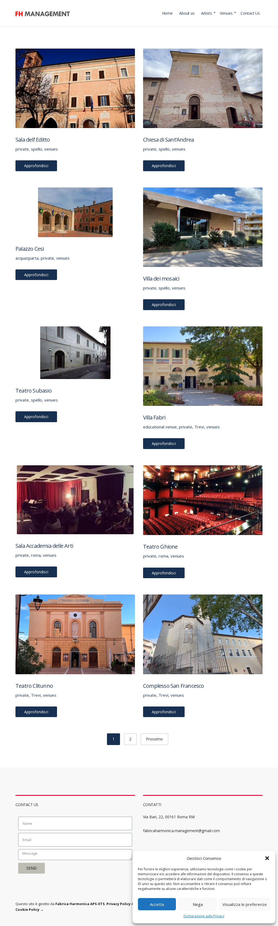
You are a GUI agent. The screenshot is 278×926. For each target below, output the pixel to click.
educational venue (160, 426)
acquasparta (27, 258)
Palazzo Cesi (29, 248)
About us (187, 13)
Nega (198, 904)
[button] (267, 858)
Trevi (199, 426)
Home (167, 13)
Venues (226, 13)
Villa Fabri (154, 417)
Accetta (157, 904)
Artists (206, 13)
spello (36, 149)
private (22, 149)
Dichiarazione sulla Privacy (204, 916)
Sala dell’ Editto (32, 139)
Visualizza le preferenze (244, 904)
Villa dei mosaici (161, 278)
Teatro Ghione (160, 546)
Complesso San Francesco (173, 685)
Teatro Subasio (33, 390)
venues (51, 149)
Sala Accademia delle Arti (44, 545)
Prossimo (154, 739)
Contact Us (250, 13)
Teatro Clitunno (34, 685)
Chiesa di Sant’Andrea (168, 139)
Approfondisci (36, 165)
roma (36, 555)
